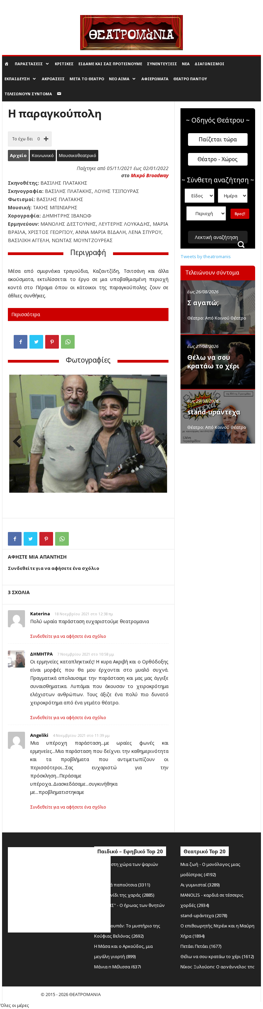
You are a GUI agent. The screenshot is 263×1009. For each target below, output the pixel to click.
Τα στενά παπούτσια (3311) (122, 885)
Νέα (186, 63)
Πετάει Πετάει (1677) (201, 946)
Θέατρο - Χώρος (218, 159)
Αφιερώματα (154, 78)
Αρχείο (18, 155)
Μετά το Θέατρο (87, 78)
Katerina (40, 614)
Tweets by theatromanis (205, 256)
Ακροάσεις (53, 78)
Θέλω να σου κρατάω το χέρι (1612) (217, 956)
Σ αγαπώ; (203, 302)
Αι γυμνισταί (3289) (200, 885)
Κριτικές (64, 63)
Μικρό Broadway (149, 175)
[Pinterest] (52, 342)
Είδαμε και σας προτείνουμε (110, 63)
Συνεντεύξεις (162, 63)
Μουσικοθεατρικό (77, 155)
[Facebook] (20, 342)
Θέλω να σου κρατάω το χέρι (213, 361)
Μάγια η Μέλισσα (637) (117, 967)
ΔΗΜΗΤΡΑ (41, 654)
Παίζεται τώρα (218, 139)
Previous (19, 442)
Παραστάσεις (29, 63)
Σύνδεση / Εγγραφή (20, 4)
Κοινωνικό (43, 155)
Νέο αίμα (119, 78)
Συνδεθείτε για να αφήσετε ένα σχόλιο (68, 636)
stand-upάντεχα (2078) (203, 915)
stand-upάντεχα (213, 412)
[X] (36, 342)
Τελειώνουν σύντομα (28, 93)
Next (157, 442)
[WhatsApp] (68, 342)
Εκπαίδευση (17, 78)
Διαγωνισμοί (209, 63)
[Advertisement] (221, 482)
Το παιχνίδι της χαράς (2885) (124, 895)
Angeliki (39, 735)
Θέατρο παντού (190, 78)
